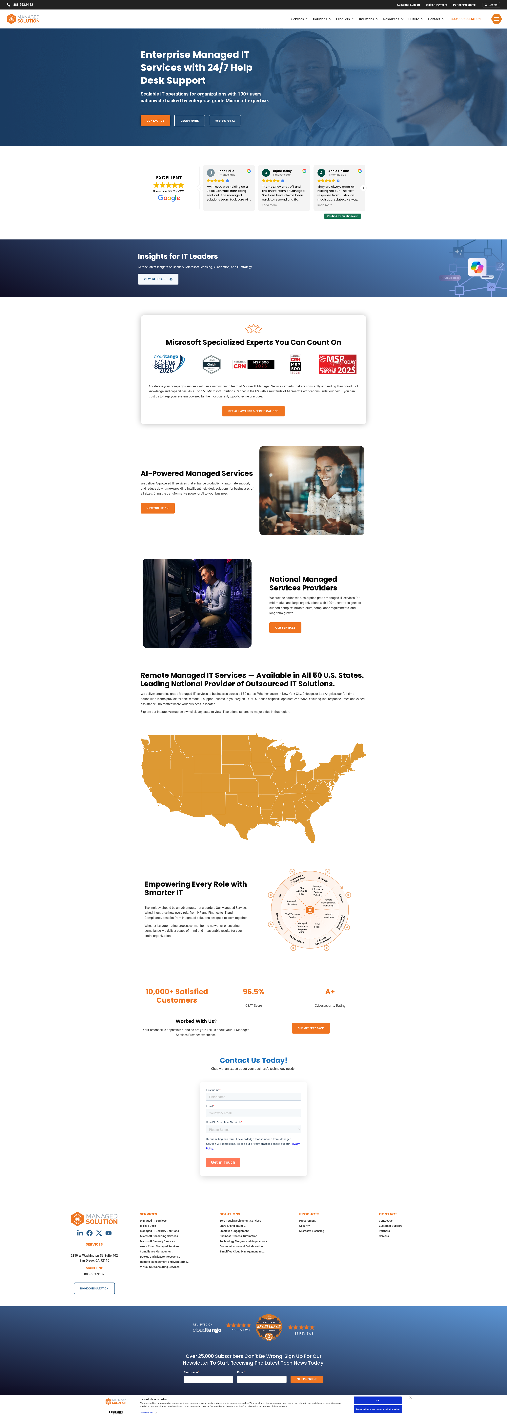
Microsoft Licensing (311, 1230)
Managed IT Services (153, 1220)
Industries (366, 19)
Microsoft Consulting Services (159, 1236)
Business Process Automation (238, 1236)
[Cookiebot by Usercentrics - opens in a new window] (116, 1412)
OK (377, 1400)
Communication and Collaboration (241, 1246)
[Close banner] (410, 1398)
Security (304, 1225)
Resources (391, 19)
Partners (384, 1230)
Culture (413, 19)
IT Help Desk (148, 1225)
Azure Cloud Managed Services (159, 1246)
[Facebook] (89, 1233)
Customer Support (408, 4)
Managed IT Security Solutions (159, 1230)
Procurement (307, 1220)
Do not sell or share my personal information (377, 1409)
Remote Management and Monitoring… (164, 1261)
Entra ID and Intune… (233, 1225)
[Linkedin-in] (80, 1233)
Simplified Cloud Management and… (242, 1251)
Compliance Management (156, 1251)
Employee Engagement (234, 1230)
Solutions (320, 19)
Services (297, 19)
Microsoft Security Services (157, 1241)
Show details (146, 1412)
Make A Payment (436, 4)
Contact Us (386, 1220)
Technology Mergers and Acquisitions (243, 1241)
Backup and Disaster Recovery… (160, 1256)
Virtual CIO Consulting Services (159, 1266)
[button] (363, 188)
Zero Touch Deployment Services (240, 1220)
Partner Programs (464, 4)
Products (343, 19)
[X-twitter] (99, 1233)
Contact (434, 19)
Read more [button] (211, 205)
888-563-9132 (94, 1274)
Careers (384, 1236)
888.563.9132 (23, 5)
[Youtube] (108, 1233)
